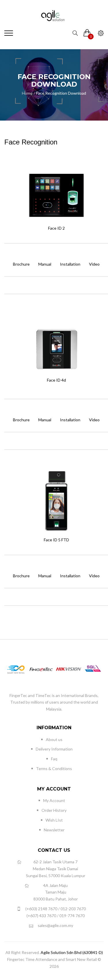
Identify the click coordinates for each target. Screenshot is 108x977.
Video (94, 264)
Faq (54, 758)
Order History (54, 810)
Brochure (21, 264)
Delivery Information (54, 748)
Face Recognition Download (61, 93)
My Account (54, 800)
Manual (44, 264)
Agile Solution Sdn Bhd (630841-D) (72, 952)
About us (54, 739)
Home (27, 93)
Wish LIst (54, 820)
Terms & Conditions (54, 768)
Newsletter (54, 829)
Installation (70, 264)
